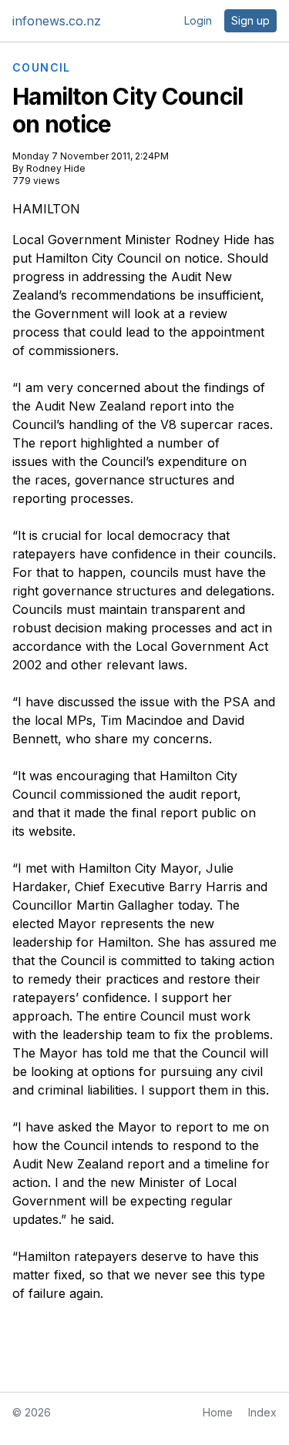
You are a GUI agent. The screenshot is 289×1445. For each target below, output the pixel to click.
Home (218, 1412)
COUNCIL (41, 67)
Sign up (250, 20)
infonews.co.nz (56, 20)
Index (262, 1412)
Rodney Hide (56, 168)
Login (198, 20)
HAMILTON (46, 208)
